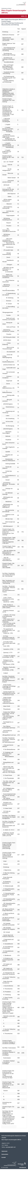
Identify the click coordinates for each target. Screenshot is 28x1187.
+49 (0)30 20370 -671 (11, 1147)
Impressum (4, 1151)
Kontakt (4, 1157)
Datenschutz (5, 1154)
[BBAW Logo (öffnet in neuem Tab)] (21, 3)
